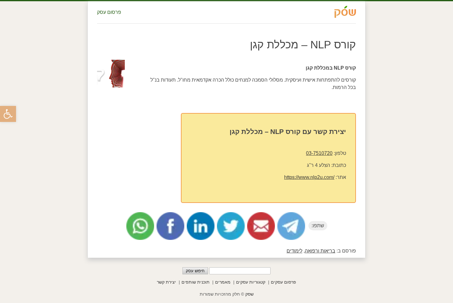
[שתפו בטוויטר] (231, 226)
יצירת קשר (166, 282)
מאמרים (223, 282)
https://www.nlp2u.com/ (309, 177)
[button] (8, 114)
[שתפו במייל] (261, 226)
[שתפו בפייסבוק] (170, 226)
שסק (249, 294)
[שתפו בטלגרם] (291, 226)
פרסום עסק (109, 12)
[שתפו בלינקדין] (200, 226)
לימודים (294, 250)
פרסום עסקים (283, 282)
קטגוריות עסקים (250, 282)
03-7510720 (319, 153)
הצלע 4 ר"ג (318, 165)
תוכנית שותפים (196, 282)
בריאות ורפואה (320, 250)
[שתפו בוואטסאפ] (140, 226)
